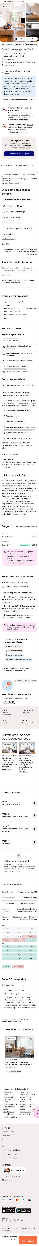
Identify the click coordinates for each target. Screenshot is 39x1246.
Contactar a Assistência (11, 1176)
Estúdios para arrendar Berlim (26, 1113)
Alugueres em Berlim (8, 1093)
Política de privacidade (11, 1150)
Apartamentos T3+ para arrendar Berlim (27, 1106)
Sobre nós (6, 1135)
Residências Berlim (10, 1117)
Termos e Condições (10, 1158)
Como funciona (8, 1132)
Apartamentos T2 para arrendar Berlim (27, 1099)
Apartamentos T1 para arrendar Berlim (9, 1099)
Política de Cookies (9, 1154)
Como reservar (8, 165)
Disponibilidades (22, 165)
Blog (3, 1139)
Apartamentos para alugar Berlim (27, 1093)
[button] (26, 39)
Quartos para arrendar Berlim (9, 1113)
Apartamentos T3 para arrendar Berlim (10, 1106)
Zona (34, 165)
